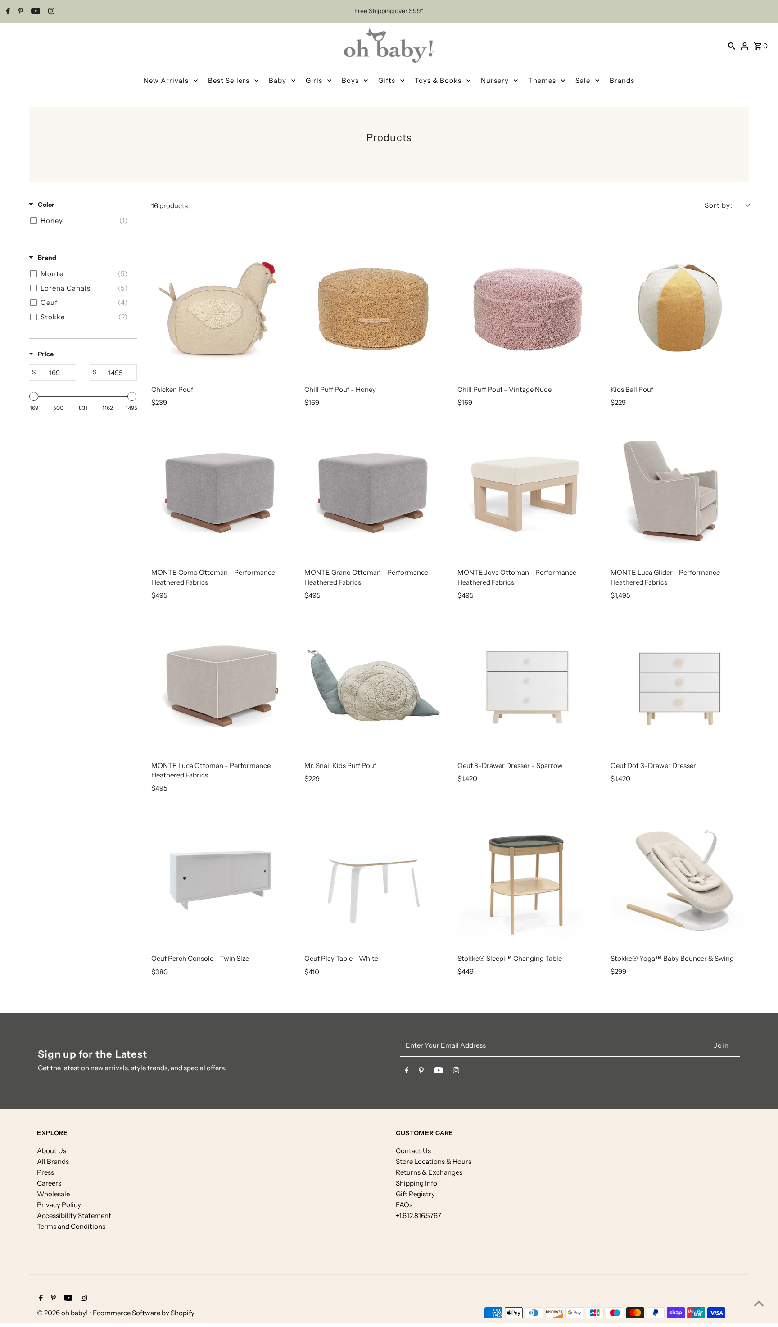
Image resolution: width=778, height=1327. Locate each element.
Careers (49, 1183)
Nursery (495, 80)
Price (46, 354)
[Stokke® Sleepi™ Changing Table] (526, 877)
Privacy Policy (59, 1204)
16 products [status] (169, 205)
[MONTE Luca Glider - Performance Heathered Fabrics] (680, 491)
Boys (350, 80)
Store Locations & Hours (433, 1161)
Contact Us (413, 1150)
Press (45, 1172)
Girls (314, 80)
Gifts (386, 80)
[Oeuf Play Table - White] (373, 877)
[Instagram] (50, 12)
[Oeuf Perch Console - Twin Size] (220, 877)
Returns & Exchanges (429, 1172)
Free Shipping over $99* (389, 11)
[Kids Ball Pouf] (680, 308)
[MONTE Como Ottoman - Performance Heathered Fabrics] (220, 491)
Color (46, 204)
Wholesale (53, 1194)
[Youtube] (34, 12)
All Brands (53, 1161)
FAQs (404, 1204)
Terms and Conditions (71, 1226)
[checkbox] (81, 220)
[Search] (731, 45)
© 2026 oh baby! (63, 1313)
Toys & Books (438, 80)
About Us (51, 1150)
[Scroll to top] (759, 1303)
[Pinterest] (19, 12)
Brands (622, 80)
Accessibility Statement (74, 1215)
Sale (582, 80)
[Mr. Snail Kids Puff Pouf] (373, 684)
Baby (277, 80)
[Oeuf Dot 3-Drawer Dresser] (680, 684)
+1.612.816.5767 (418, 1215)
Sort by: (719, 205)
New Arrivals (166, 80)
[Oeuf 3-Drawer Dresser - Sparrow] (526, 684)
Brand (47, 258)
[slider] (33, 396)
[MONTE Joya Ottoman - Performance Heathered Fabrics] (526, 491)
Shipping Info (416, 1183)
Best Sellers (228, 80)
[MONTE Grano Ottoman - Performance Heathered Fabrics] (373, 491)
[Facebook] (7, 12)
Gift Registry (415, 1194)
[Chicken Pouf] (220, 308)
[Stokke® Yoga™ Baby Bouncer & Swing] (680, 877)
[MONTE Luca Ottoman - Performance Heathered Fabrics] (220, 684)
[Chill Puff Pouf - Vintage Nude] (526, 308)
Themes (542, 80)
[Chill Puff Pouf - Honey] (373, 308)
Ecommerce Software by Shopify (143, 1313)
